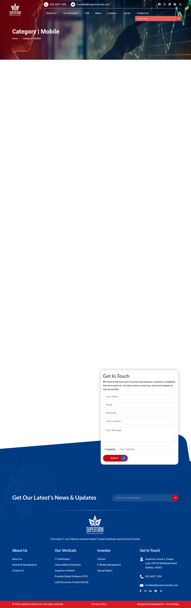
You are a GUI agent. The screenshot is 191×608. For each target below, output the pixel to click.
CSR (87, 13)
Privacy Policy (98, 604)
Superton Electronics (32, 604)
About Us (51, 13)
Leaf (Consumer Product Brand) (71, 582)
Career (127, 13)
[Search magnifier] (178, 18)
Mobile (23, 139)
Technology (50, 362)
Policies (101, 559)
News (98, 13)
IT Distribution (62, 559)
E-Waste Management (109, 564)
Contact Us (142, 13)
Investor (111, 13)
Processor (25, 148)
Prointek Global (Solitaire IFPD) (71, 576)
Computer (25, 110)
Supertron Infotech (65, 570)
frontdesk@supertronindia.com (93, 4)
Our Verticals (70, 13)
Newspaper (28, 354)
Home (15, 38)
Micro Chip (27, 336)
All (20, 101)
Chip (50, 354)
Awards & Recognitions (24, 564)
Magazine (50, 345)
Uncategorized (27, 158)
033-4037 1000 (58, 4)
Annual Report (104, 570)
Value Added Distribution (68, 564)
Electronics (25, 120)
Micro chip (25, 129)
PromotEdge (172, 604)
